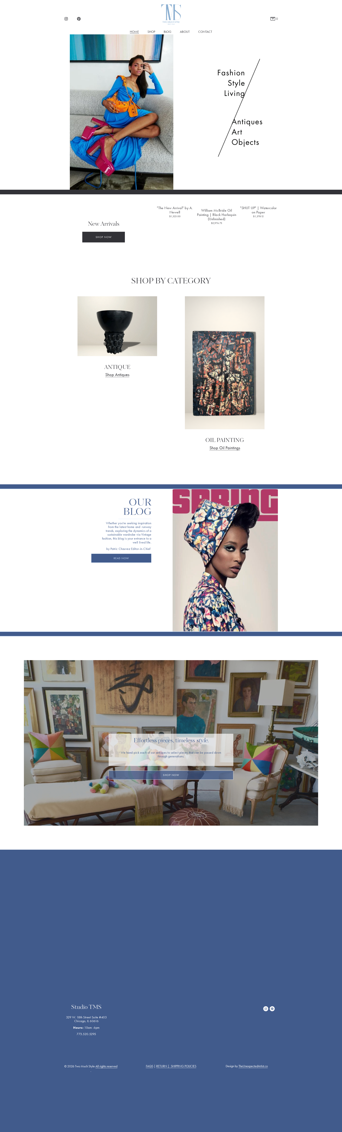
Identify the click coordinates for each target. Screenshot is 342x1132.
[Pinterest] (79, 19)
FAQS (149, 1066)
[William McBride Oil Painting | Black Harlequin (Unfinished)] (216, 203)
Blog (167, 32)
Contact (205, 32)
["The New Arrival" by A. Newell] (175, 201)
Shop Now (171, 775)
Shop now (104, 237)
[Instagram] (66, 19)
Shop (151, 32)
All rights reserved (106, 1066)
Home (134, 32)
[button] (271, 196)
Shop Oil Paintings (224, 447)
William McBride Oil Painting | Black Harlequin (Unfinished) (216, 214)
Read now (121, 558)
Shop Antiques (117, 374)
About (185, 32)
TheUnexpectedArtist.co (253, 1066)
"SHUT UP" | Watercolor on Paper (258, 210)
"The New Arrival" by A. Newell (175, 210)
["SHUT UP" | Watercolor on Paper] (258, 201)
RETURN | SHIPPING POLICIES (176, 1066)
